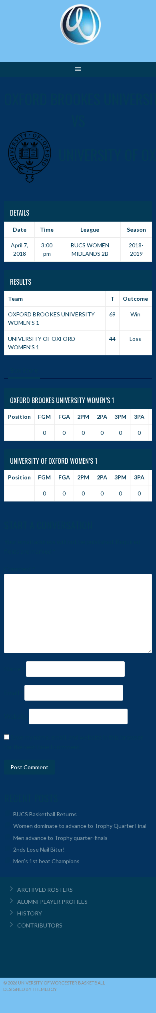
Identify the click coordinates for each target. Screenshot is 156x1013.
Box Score (24, 370)
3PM (120, 416)
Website (16, 716)
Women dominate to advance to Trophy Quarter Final (79, 825)
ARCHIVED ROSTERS (45, 889)
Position (19, 416)
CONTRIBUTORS (39, 925)
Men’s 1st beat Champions (46, 861)
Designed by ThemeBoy (30, 989)
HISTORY (29, 913)
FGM (44, 416)
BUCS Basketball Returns (45, 814)
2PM (83, 416)
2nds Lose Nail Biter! (39, 849)
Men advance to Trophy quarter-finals (60, 837)
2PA (102, 416)
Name (14, 669)
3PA (139, 416)
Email (13, 692)
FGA (64, 416)
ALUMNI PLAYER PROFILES (52, 901)
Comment (19, 569)
